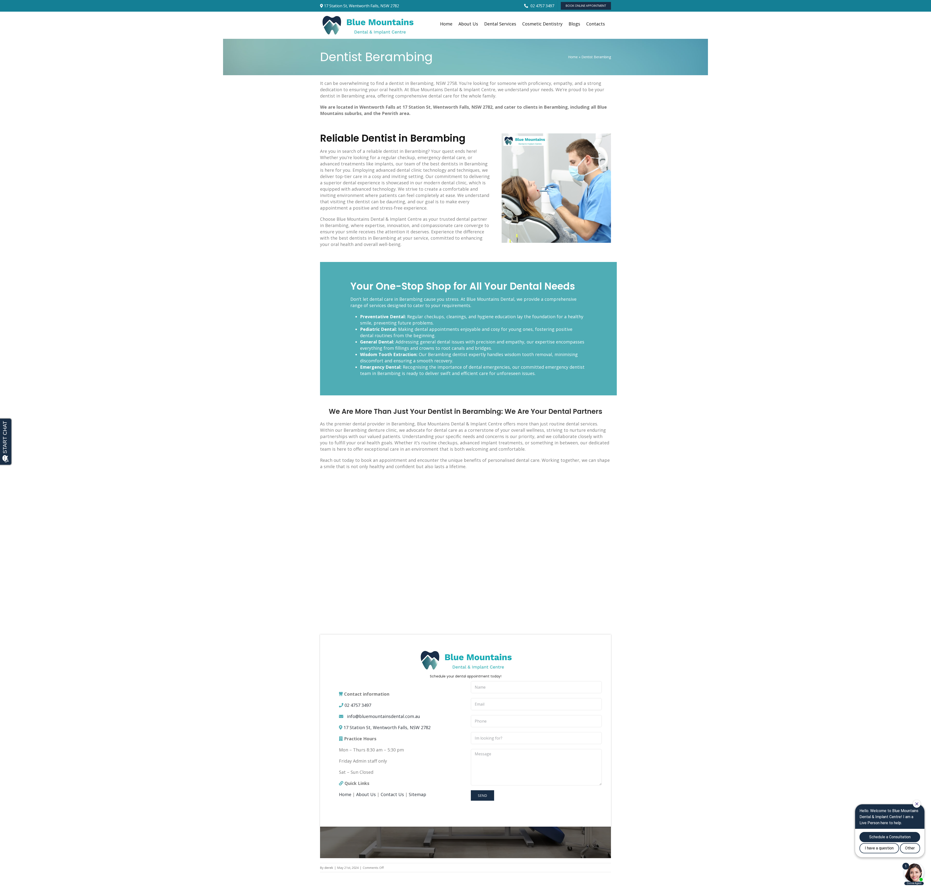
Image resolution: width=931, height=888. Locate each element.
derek (328, 867)
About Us (366, 794)
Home (573, 57)
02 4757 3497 (358, 705)
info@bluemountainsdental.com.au (383, 716)
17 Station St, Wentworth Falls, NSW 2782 (387, 727)
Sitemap (417, 794)
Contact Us (392, 794)
